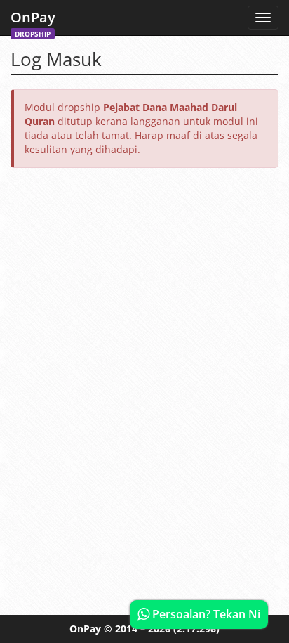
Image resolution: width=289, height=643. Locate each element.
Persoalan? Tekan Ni (204, 614)
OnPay (33, 21)
